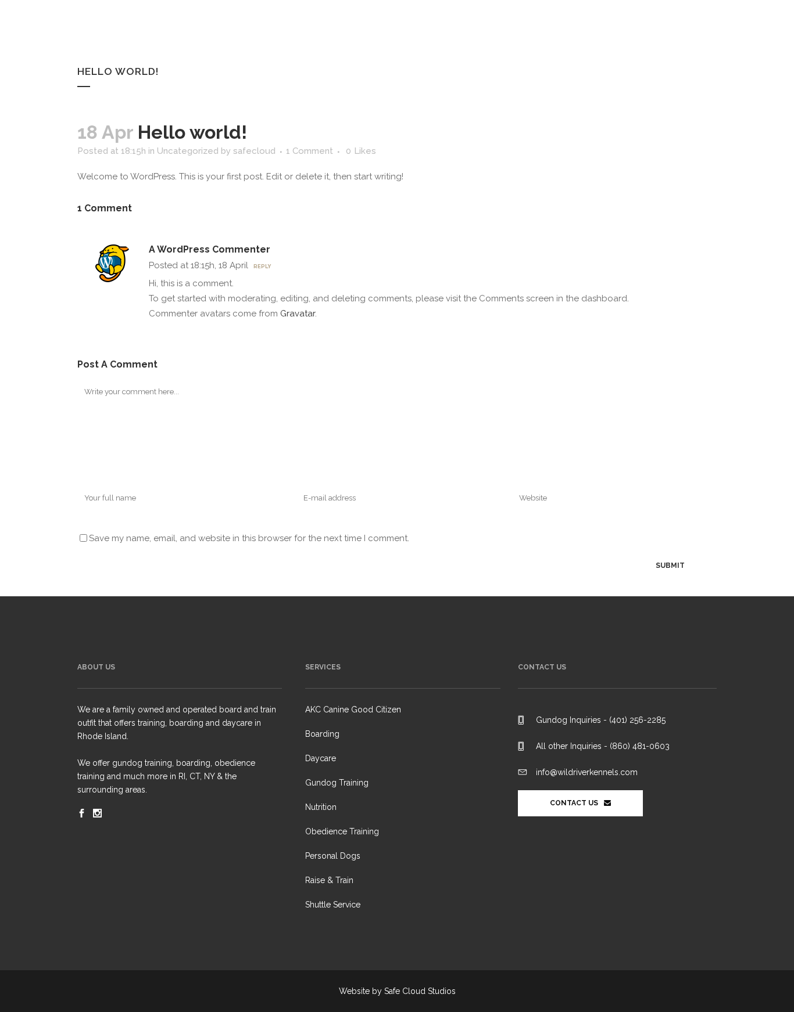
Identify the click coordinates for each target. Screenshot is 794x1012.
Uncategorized (188, 151)
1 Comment (309, 151)
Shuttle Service (332, 904)
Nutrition (321, 807)
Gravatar (297, 313)
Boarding (322, 734)
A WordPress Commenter (209, 249)
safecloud (254, 151)
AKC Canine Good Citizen (353, 709)
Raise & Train (329, 880)
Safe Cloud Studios (420, 991)
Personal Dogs (332, 855)
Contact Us (574, 803)
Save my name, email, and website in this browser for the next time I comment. (249, 538)
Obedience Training (342, 831)
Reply (262, 266)
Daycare (320, 758)
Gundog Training (337, 782)
